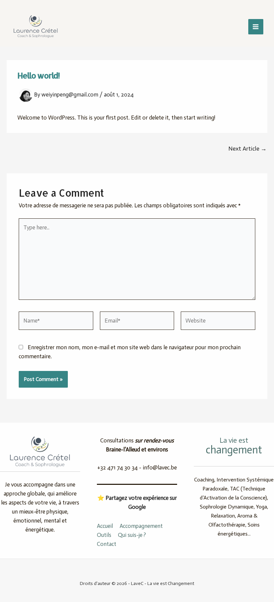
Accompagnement (141, 526)
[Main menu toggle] (256, 26)
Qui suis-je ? (132, 535)
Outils (104, 535)
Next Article (247, 149)
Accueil (105, 526)
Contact (106, 544)
